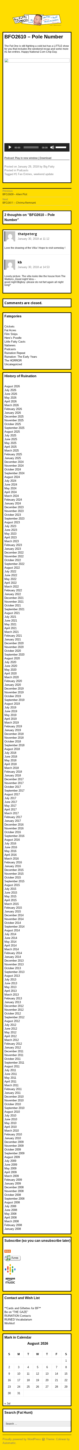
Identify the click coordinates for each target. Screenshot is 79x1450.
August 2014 (12, 930)
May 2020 (10, 669)
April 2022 (10, 582)
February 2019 (13, 726)
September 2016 (14, 836)
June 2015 (10, 892)
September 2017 (14, 790)
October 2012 (12, 1013)
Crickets (9, 326)
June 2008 (10, 1210)
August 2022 (12, 567)
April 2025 (10, 446)
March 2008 (11, 1221)
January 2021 (12, 639)
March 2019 (11, 722)
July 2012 (10, 1024)
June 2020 (10, 665)
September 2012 (14, 1017)
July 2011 (10, 1070)
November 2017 (14, 783)
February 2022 (13, 590)
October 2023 (12, 514)
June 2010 (10, 1119)
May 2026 (10, 397)
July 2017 (10, 798)
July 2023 (10, 526)
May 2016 (10, 851)
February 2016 (13, 862)
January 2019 (12, 730)
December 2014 (14, 915)
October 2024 (12, 469)
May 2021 (10, 624)
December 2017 (14, 779)
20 (47, 1380)
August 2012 (12, 1021)
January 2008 (12, 1228)
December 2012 (14, 1006)
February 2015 (13, 907)
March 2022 (11, 586)
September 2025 (14, 427)
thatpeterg (27, 234)
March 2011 (11, 1085)
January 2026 (12, 412)
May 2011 (10, 1077)
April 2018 (10, 764)
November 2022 (14, 556)
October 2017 (12, 786)
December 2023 (14, 507)
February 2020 (13, 681)
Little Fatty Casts (14, 341)
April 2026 (10, 401)
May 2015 (10, 896)
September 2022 (14, 563)
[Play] (10, 147)
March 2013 (11, 994)
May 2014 (10, 941)
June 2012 (10, 1028)
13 (47, 1373)
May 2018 (10, 760)
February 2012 (13, 1043)
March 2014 (11, 949)
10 (18, 1373)
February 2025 (13, 454)
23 (9, 1386)
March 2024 (11, 495)
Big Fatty (49, 166)
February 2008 (13, 1225)
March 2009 (11, 1176)
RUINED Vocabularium (18, 1319)
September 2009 (14, 1153)
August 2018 (12, 749)
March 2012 (11, 1040)
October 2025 (12, 424)
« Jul (7, 1403)
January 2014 (12, 956)
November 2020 (14, 647)
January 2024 (12, 503)
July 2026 (10, 390)
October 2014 (12, 922)
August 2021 (12, 613)
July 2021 (10, 616)
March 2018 (11, 767)
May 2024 (10, 488)
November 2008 (14, 1191)
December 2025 (14, 416)
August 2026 (12, 386)
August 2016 (12, 839)
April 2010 (10, 1126)
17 (18, 1380)
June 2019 (10, 711)
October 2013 (12, 968)
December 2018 (14, 733)
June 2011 (10, 1074)
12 (37, 1373)
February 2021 (13, 635)
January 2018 (12, 775)
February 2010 (13, 1134)
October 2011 (12, 1058)
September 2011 (14, 1062)
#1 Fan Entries (23, 174)
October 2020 (12, 650)
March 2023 (11, 541)
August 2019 (12, 703)
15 (65, 1373)
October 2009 (12, 1149)
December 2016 (14, 824)
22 (65, 1380)
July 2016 (10, 843)
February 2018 (13, 771)
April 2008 (10, 1217)
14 (56, 1373)
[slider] (61, 147)
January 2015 (12, 911)
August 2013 (12, 975)
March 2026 (11, 405)
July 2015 (10, 888)
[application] (37, 147)
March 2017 (11, 813)
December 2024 (14, 461)
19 (37, 1380)
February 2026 (13, 409)
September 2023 (14, 518)
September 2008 (14, 1198)
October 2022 (12, 560)
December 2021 (14, 597)
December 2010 (14, 1096)
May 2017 (10, 805)
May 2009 (10, 1168)
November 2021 (14, 601)
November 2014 (14, 919)
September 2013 (14, 972)
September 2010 (14, 1108)
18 (28, 1380)
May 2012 (10, 1032)
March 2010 (11, 1130)
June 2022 (10, 575)
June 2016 (10, 847)
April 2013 (10, 990)
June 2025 (10, 439)
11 (28, 1373)
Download (45, 158)
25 (28, 1386)
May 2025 (10, 443)
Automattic (9, 1443)
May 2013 (10, 987)
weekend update (44, 174)
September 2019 (14, 699)
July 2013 (10, 979)
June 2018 (10, 756)
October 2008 (12, 1194)
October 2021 (12, 605)
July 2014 (10, 934)
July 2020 (10, 662)
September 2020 (14, 654)
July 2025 (10, 435)
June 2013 (10, 983)
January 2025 (12, 458)
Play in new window (26, 158)
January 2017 (12, 820)
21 (56, 1380)
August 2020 (12, 658)
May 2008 (10, 1213)
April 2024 (10, 492)
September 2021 (14, 609)
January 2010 (12, 1138)
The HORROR (13, 360)
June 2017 (10, 802)
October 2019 (12, 696)
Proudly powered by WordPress (22, 1439)
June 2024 (10, 484)
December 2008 (14, 1187)
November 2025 (14, 420)
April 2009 (10, 1172)
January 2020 (12, 684)
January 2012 (12, 1047)
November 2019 (14, 692)
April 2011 (10, 1081)
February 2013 (13, 998)
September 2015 (14, 881)
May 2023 (10, 533)
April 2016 (10, 854)
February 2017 (13, 817)
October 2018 (12, 741)
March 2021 (11, 631)
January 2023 (12, 548)
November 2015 (14, 873)
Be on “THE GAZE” (16, 1312)
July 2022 (10, 571)
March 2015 (11, 904)
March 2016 (11, 858)
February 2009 (13, 1179)
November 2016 (14, 828)
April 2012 (10, 1036)
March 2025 (11, 450)
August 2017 (12, 794)
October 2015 (12, 877)
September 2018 (14, 745)
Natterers (10, 345)
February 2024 (13, 499)
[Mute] (52, 147)
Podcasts (22, 170)
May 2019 (10, 715)
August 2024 (12, 477)
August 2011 (12, 1066)
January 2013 (12, 1002)
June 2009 (10, 1164)
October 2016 (12, 832)
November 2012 (14, 1009)
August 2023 (12, 522)
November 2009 (14, 1145)
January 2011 (12, 1092)
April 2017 (10, 809)
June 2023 (10, 529)
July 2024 (10, 480)
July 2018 (10, 752)
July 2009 (10, 1160)
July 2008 (10, 1206)
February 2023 (13, 545)
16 (9, 1380)
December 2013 (14, 960)
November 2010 (14, 1100)
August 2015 (12, 885)
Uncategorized (13, 364)
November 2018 (14, 737)
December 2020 (14, 643)
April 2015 (10, 900)
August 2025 (12, 431)
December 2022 (14, 552)
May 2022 (10, 579)
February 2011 (13, 1089)
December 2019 (14, 688)
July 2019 (10, 707)
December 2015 (14, 870)
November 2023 (14, 511)
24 (18, 1386)
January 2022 (12, 594)
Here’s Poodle (12, 337)
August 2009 (12, 1157)
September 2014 (14, 926)
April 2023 (10, 537)
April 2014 (10, 945)
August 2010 (12, 1111)
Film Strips (11, 334)
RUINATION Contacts (17, 1315)
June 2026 (10, 393)
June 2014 (10, 938)
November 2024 (14, 465)
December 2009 (14, 1142)
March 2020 (11, 677)
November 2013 (14, 964)
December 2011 (13, 1051)
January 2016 (12, 866)
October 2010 (12, 1104)
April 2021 (10, 628)
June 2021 (10, 620)
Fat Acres (10, 330)
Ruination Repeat (14, 353)
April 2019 (10, 718)
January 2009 (12, 1183)
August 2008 (12, 1202)
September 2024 (14, 473)
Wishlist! (9, 1323)
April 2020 (10, 673)
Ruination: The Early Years (20, 356)
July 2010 (10, 1115)
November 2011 (13, 1055)
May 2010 (10, 1123)
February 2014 (13, 953)
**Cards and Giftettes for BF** (22, 1308)
